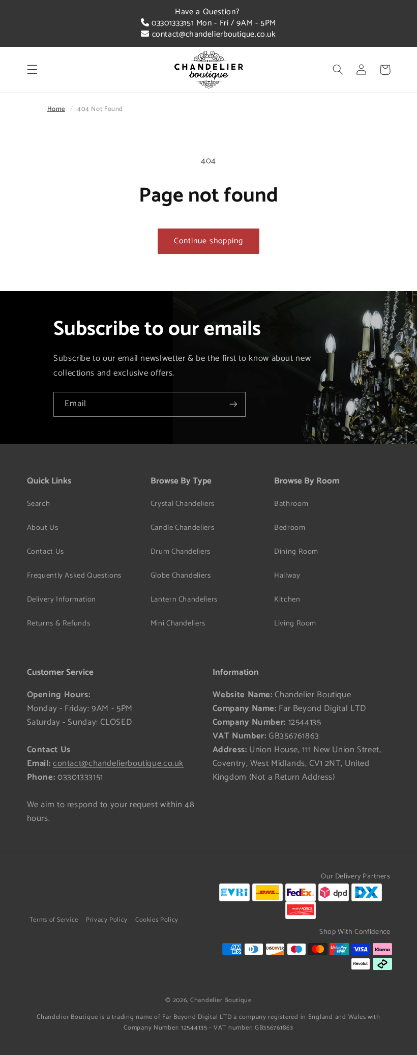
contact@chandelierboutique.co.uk (213, 34)
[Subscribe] (233, 404)
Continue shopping (209, 241)
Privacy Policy (107, 920)
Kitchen (287, 599)
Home (56, 109)
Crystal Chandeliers (183, 504)
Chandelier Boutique (221, 1000)
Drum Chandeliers (181, 552)
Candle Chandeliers (182, 528)
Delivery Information (62, 599)
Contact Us (45, 552)
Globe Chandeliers (181, 575)
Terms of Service (53, 920)
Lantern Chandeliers (184, 599)
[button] (32, 69)
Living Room (295, 623)
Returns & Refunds (59, 623)
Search (38, 504)
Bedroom (289, 528)
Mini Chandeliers (178, 623)
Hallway (287, 575)
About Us (42, 528)
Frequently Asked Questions (74, 575)
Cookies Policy (156, 920)
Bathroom (291, 504)
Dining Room (296, 552)
